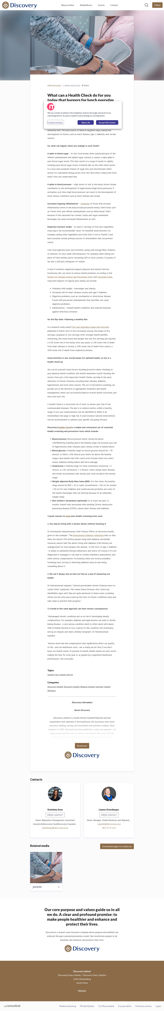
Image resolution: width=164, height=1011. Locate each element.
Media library (86, 5)
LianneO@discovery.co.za (109, 824)
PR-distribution (87, 1006)
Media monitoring (67, 1006)
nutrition (99, 686)
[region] (83, 115)
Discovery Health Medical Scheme (79, 686)
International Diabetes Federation (88, 535)
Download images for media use (117, 846)
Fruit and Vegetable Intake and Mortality (90, 327)
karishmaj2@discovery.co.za (55, 827)
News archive (67, 5)
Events (101, 5)
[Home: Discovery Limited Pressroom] (19, 5)
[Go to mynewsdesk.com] (12, 1006)
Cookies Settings (55, 122)
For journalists (124, 1006)
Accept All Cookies (107, 122)
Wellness (51, 690)
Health (107, 686)
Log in (158, 1006)
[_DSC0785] (46, 867)
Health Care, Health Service (60, 674)
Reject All (86, 122)
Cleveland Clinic (104, 277)
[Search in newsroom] (146, 5)
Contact (114, 5)
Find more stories (143, 1006)
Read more (82, 745)
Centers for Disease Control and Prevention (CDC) (70, 277)
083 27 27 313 (109, 827)
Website (82, 990)
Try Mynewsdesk (106, 1006)
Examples (85, 203)
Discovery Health (55, 686)
